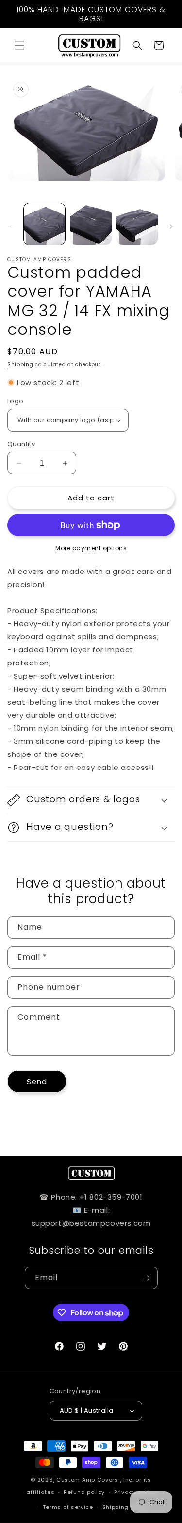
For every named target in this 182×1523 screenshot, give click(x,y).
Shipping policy (125, 1507)
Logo (15, 401)
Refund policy (84, 1492)
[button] (19, 45)
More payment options (91, 548)
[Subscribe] (146, 1278)
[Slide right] (171, 226)
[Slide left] (10, 226)
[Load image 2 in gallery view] (90, 223)
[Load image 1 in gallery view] (44, 223)
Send (37, 1081)
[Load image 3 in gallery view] (137, 223)
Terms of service (68, 1507)
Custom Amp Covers (87, 1480)
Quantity (21, 444)
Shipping (20, 364)
